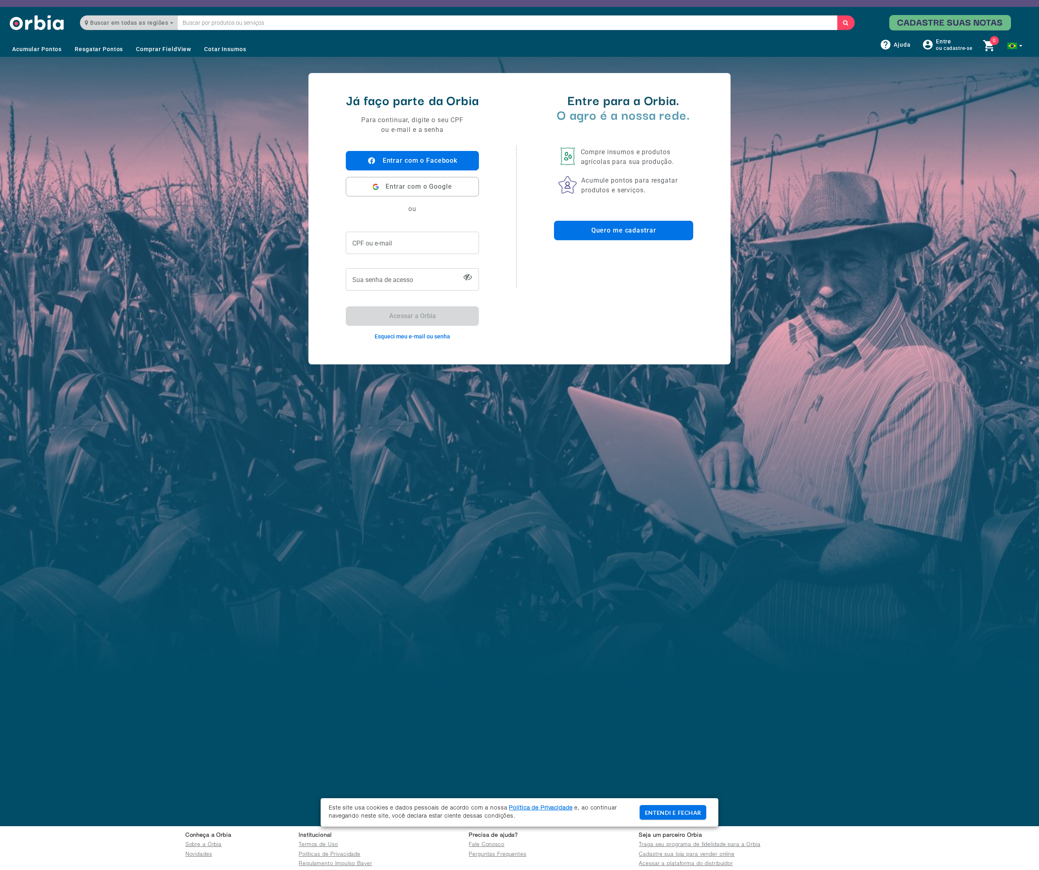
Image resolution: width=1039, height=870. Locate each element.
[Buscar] (846, 22)
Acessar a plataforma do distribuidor (686, 864)
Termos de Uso (318, 845)
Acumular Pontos (37, 49)
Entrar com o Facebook (420, 160)
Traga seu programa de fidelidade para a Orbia (699, 845)
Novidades (198, 854)
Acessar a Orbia (412, 316)
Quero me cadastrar (623, 230)
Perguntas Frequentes (497, 854)
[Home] (37, 22)
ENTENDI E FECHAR (673, 812)
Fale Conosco (486, 845)
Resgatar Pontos (99, 49)
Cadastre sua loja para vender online (687, 854)
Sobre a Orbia (203, 845)
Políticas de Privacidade (329, 854)
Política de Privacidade (540, 808)
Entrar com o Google (419, 186)
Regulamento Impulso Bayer (335, 864)
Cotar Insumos (225, 49)
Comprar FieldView (163, 49)
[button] (1015, 46)
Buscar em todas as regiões (129, 22)
